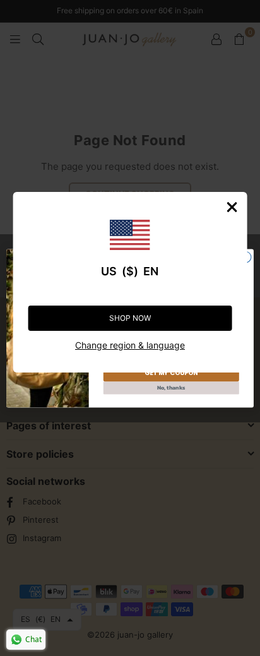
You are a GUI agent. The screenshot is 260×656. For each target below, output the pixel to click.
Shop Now (130, 318)
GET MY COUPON (171, 372)
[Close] (231, 207)
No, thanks (171, 387)
